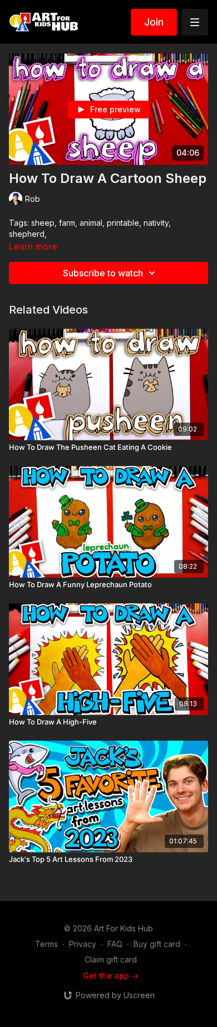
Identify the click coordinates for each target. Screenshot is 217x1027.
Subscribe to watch (103, 273)
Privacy (82, 944)
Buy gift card (157, 944)
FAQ (114, 944)
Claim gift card (111, 959)
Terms (46, 944)
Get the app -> (111, 975)
